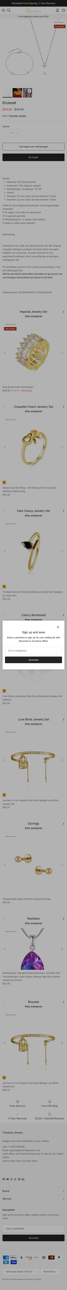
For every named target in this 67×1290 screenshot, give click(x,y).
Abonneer (33, 659)
